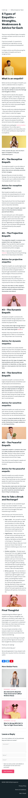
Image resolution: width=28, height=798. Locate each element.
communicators (21, 125)
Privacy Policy (22, 786)
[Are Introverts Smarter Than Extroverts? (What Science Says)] (14, 670)
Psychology (7, 689)
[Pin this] (11, 661)
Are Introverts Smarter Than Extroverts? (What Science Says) (13, 693)
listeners (4, 253)
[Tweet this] (7, 661)
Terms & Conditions (20, 789)
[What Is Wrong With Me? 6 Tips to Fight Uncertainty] (14, 701)
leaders (20, 329)
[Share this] (4, 661)
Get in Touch (22, 793)
